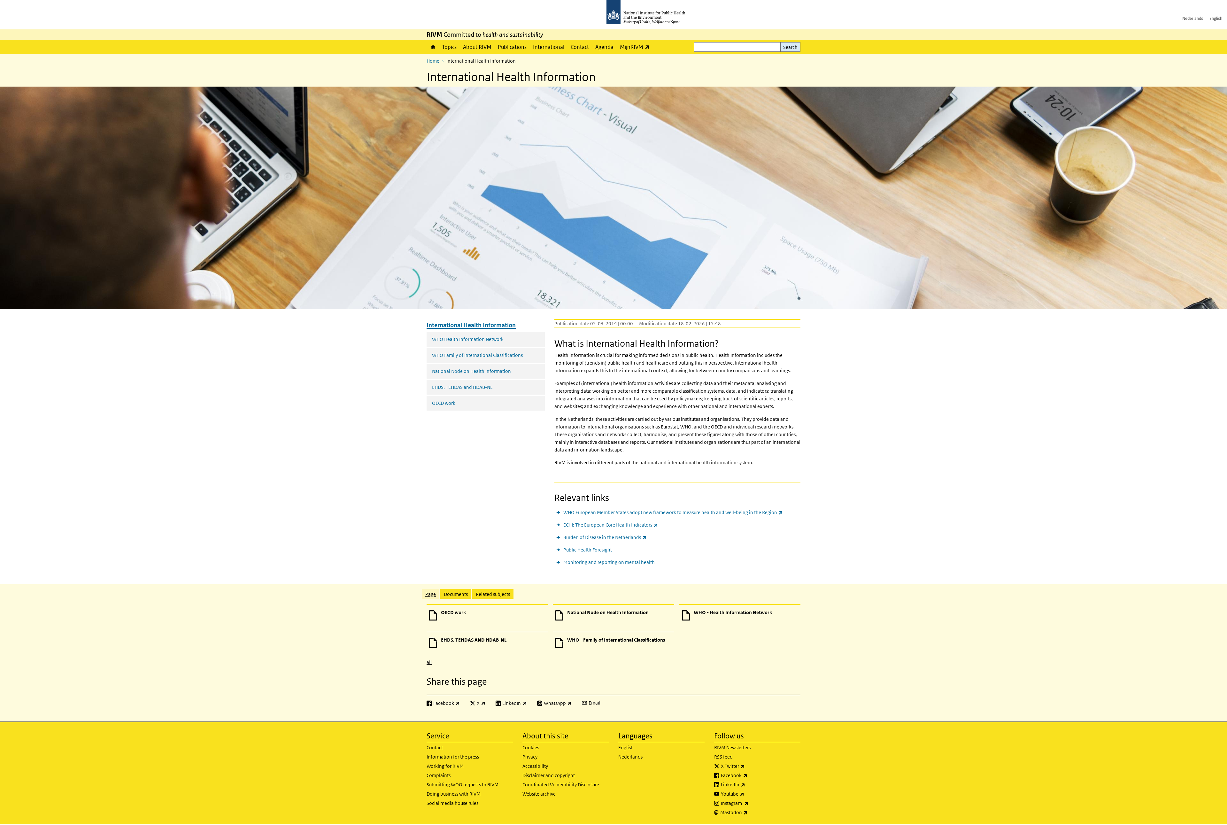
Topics (449, 46)
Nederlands (1192, 18)
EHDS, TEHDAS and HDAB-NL (462, 387)
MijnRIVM (636, 46)
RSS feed (723, 757)
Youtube (749, 793)
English (1215, 18)
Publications (512, 46)
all (429, 662)
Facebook (751, 775)
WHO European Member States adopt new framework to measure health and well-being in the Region (673, 512)
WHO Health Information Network (468, 339)
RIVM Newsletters (732, 747)
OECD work (443, 403)
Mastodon (750, 812)
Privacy (529, 757)
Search (790, 47)
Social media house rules (452, 803)
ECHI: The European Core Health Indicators (610, 524)
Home (433, 47)
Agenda (604, 46)
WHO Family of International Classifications (477, 355)
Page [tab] (430, 594)
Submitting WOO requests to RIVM (462, 785)
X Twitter (749, 766)
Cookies (530, 747)
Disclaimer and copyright (548, 775)
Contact (580, 46)
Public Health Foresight (587, 550)
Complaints (439, 775)
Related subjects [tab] (493, 594)
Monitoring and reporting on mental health (609, 562)
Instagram (751, 803)
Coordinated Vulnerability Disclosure (560, 785)
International (548, 46)
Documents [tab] (456, 594)
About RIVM (477, 46)
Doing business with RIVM (454, 794)
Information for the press (453, 757)
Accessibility (535, 766)
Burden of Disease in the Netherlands (605, 537)
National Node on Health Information (471, 371)
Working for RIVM (445, 766)
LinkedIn (750, 784)
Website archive (539, 794)
